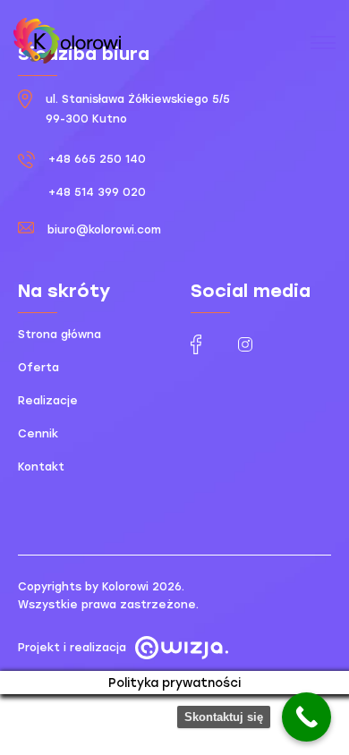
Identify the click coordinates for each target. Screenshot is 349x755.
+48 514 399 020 (97, 192)
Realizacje (48, 400)
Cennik (38, 434)
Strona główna (59, 334)
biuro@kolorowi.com (104, 230)
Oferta (38, 367)
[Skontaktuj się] (306, 717)
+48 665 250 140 (97, 159)
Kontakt (41, 467)
